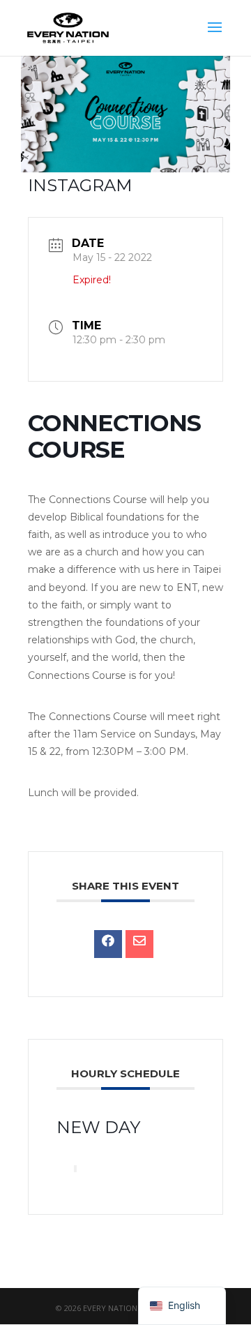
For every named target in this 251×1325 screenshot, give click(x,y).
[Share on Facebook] (108, 944)
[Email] (139, 944)
